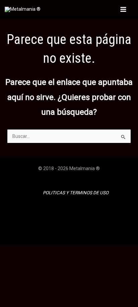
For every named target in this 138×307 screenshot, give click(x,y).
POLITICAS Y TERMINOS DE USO (76, 192)
